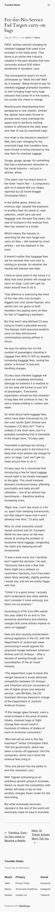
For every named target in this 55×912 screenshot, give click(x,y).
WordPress (24, 905)
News (37, 37)
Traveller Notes (12, 5)
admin (28, 37)
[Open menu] (49, 5)
